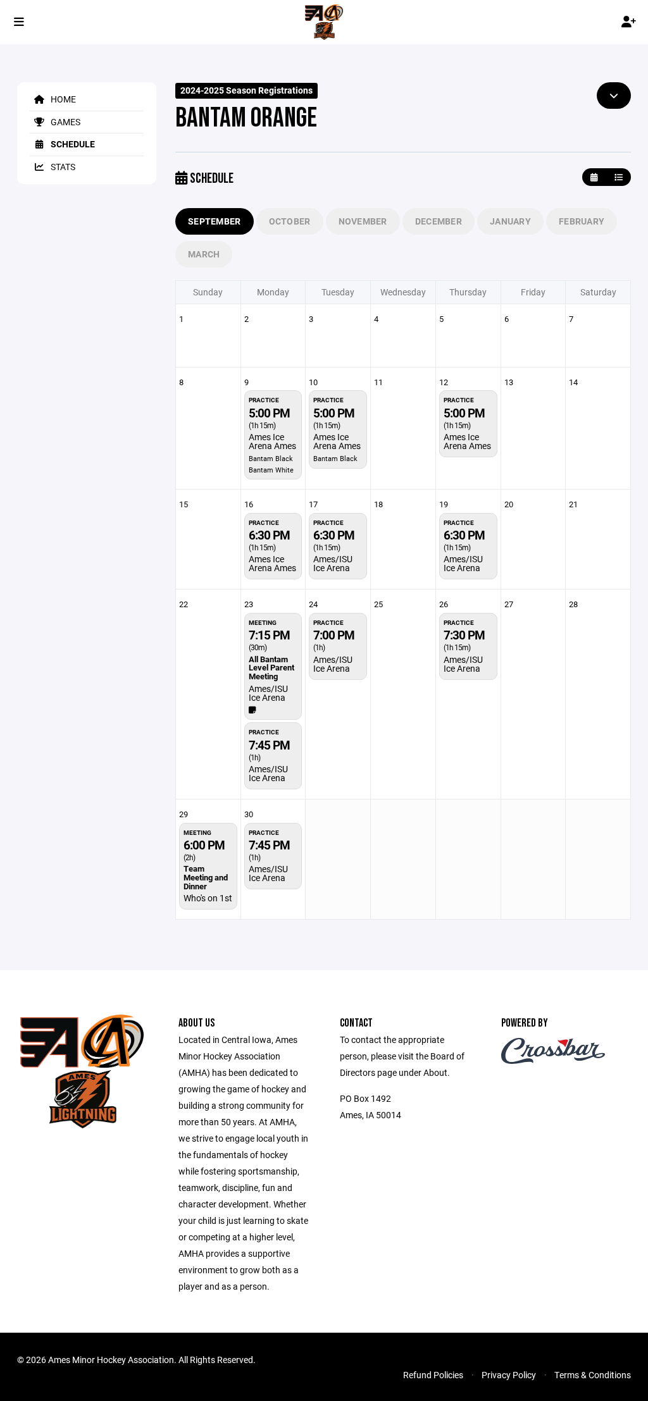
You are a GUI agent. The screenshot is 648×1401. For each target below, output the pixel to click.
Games (64, 122)
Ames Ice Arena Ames (272, 441)
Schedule (72, 144)
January (510, 221)
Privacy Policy (509, 1375)
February (581, 221)
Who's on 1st (208, 898)
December (438, 221)
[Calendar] (594, 177)
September (214, 221)
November (363, 221)
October (290, 221)
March (204, 254)
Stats (62, 167)
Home (62, 99)
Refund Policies (433, 1375)
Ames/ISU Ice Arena (332, 563)
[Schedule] (618, 177)
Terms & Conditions (592, 1375)
